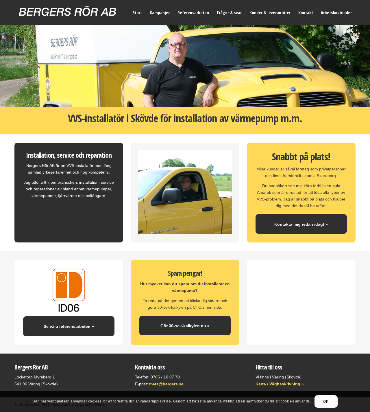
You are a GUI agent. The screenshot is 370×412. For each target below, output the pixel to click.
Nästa (365, 66)
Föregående (5, 66)
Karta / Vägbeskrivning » (280, 384)
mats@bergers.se (166, 384)
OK (325, 401)
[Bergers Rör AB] (67, 18)
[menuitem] (137, 12)
